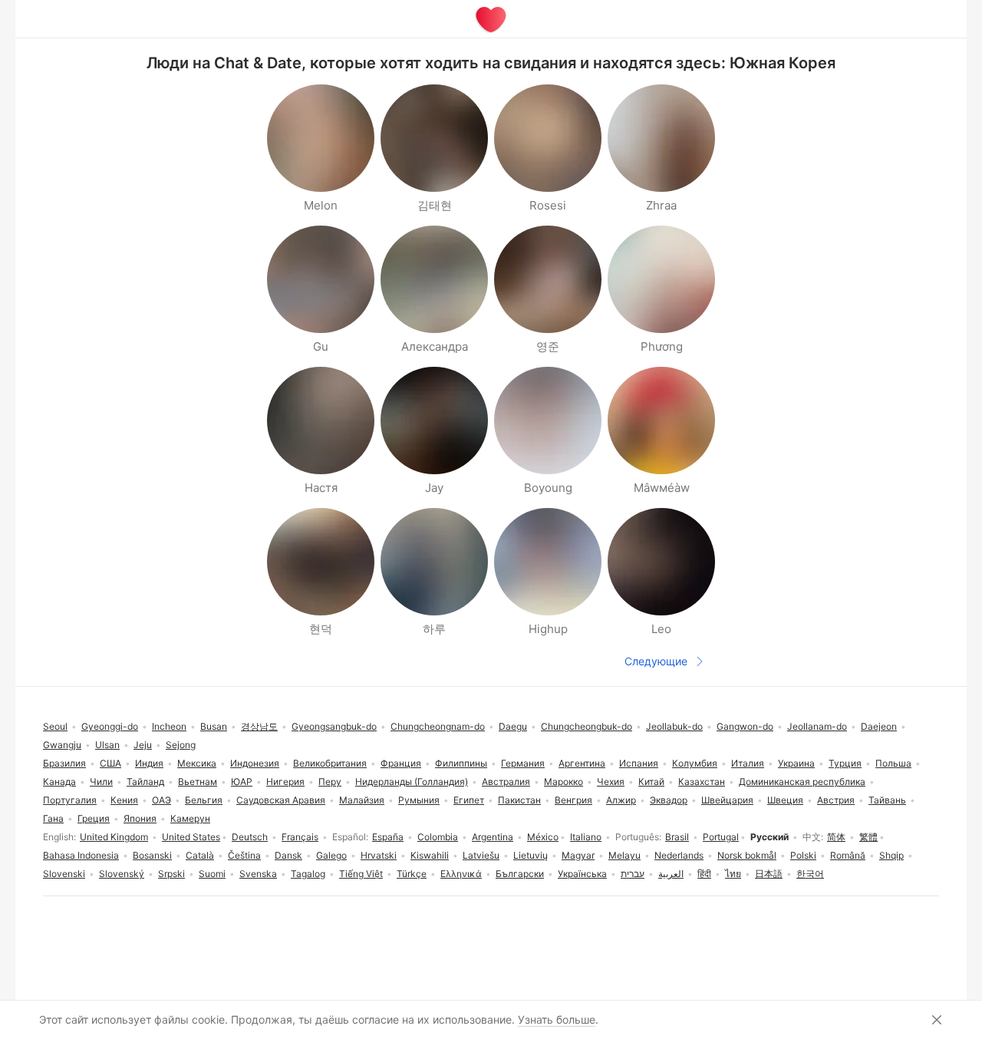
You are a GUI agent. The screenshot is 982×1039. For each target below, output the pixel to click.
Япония (140, 818)
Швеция (785, 800)
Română (847, 855)
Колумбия (694, 763)
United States (191, 837)
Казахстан (701, 781)
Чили (101, 781)
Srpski (171, 873)
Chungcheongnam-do (437, 726)
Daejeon (879, 726)
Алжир (621, 800)
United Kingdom (114, 837)
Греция (93, 818)
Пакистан (519, 800)
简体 (836, 837)
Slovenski (64, 873)
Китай (651, 781)
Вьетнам (197, 781)
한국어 (810, 873)
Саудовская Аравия (280, 800)
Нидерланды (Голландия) (411, 781)
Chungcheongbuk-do (586, 726)
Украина (796, 763)
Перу (329, 781)
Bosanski (152, 855)
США (110, 763)
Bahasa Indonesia (81, 855)
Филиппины (461, 763)
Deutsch (250, 837)
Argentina (492, 837)
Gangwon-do (745, 726)
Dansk (288, 855)
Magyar (578, 855)
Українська (582, 873)
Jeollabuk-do (674, 726)
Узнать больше (556, 1019)
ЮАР (241, 781)
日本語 (769, 873)
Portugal (721, 837)
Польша (893, 763)
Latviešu (481, 855)
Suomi (212, 873)
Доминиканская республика (802, 781)
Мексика (196, 763)
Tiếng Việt (361, 873)
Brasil (677, 837)
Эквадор (668, 800)
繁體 (868, 837)
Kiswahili (429, 855)
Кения (124, 800)
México (543, 837)
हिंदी (704, 873)
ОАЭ (161, 800)
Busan (213, 726)
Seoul (55, 726)
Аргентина (582, 763)
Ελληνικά (461, 873)
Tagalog (308, 873)
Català (200, 855)
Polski (803, 855)
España (388, 837)
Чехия (610, 781)
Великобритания (330, 763)
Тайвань (887, 800)
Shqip (891, 855)
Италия (747, 763)
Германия (523, 763)
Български (520, 873)
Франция (401, 763)
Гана (53, 818)
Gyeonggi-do (109, 726)
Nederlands (679, 855)
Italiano (585, 837)
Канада (59, 781)
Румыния (419, 800)
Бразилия (64, 763)
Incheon (169, 726)
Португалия (70, 800)
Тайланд (145, 781)
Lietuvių (530, 855)
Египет (468, 800)
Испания (638, 763)
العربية (671, 873)
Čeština (244, 855)
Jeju (142, 744)
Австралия (506, 781)
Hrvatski (379, 855)
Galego (331, 855)
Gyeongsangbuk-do (334, 726)
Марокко (563, 781)
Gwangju (62, 744)
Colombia (437, 837)
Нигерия (285, 781)
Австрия (836, 800)
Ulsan (107, 744)
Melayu (624, 855)
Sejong (181, 744)
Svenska (258, 873)
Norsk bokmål (746, 855)
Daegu (513, 726)
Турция (845, 763)
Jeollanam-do (817, 726)
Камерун (190, 818)
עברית (632, 873)
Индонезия (254, 763)
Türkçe (412, 873)
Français (300, 837)
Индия (149, 763)
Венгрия (573, 800)
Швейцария (727, 800)
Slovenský (121, 873)
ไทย (733, 873)
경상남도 (259, 726)
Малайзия (361, 800)
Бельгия (203, 800)
